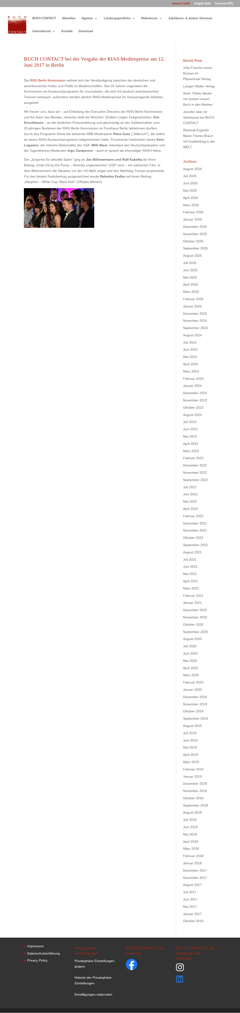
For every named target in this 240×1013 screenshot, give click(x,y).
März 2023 (191, 451)
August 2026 (192, 169)
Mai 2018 (190, 834)
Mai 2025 (190, 277)
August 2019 (192, 726)
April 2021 (190, 581)
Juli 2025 (189, 263)
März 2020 (191, 675)
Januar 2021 (192, 603)
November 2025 (195, 234)
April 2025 (190, 284)
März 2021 (191, 588)
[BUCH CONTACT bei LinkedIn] (195, 980)
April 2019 (190, 755)
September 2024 (195, 328)
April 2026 (190, 198)
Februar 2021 (193, 596)
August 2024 (192, 335)
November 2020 (195, 617)
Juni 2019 (190, 740)
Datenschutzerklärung (43, 953)
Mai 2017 (190, 906)
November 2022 (195, 472)
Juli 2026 (189, 176)
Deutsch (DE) (181, 3)
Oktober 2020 (193, 624)
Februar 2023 (193, 458)
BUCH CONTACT (44, 18)
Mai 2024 (190, 357)
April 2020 (190, 668)
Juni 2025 (190, 270)
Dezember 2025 (195, 227)
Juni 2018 (190, 827)
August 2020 (192, 639)
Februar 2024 (193, 378)
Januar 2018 (192, 863)
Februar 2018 (193, 856)
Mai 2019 (190, 747)
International (41, 31)
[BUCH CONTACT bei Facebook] (140, 965)
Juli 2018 (189, 820)
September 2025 (195, 248)
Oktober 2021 (193, 537)
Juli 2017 (189, 892)
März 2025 (191, 292)
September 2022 (195, 480)
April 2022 (190, 509)
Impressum (35, 946)
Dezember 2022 (195, 465)
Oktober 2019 (193, 711)
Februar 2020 (193, 682)
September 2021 (195, 545)
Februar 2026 (193, 212)
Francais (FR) (224, 3)
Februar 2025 (193, 299)
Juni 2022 (190, 494)
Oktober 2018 (193, 798)
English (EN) (202, 3)
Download (86, 31)
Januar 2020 (192, 689)
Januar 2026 (192, 219)
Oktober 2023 (193, 407)
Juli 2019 (189, 733)
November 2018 (195, 791)
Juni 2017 (190, 899)
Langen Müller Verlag (199, 86)
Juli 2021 (189, 559)
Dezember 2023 (195, 393)
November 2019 (195, 704)
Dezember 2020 (195, 610)
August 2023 (192, 415)
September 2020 (195, 632)
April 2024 (190, 364)
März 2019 (191, 762)
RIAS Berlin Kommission (48, 80)
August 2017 (192, 885)
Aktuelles (68, 18)
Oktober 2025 (193, 241)
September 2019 (195, 718)
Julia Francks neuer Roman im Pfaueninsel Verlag (197, 73)
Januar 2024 (192, 386)
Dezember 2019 (195, 697)
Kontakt (66, 31)
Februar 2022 (193, 516)
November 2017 (195, 878)
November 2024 (195, 320)
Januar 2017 (192, 914)
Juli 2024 (189, 342)
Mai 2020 (190, 661)
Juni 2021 (190, 566)
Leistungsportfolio (117, 18)
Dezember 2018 (195, 783)
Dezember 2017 (195, 870)
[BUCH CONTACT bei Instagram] (195, 969)
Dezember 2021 (195, 523)
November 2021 (195, 530)
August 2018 (192, 812)
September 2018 (195, 805)
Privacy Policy (37, 960)
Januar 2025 (192, 306)
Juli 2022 (189, 487)
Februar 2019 (193, 769)
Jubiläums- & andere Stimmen (190, 18)
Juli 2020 (189, 646)
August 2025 (192, 255)
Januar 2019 (192, 776)
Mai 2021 (190, 574)
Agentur (87, 18)
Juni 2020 (190, 653)
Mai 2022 (190, 501)
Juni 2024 (190, 349)
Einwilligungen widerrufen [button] (93, 994)
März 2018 (191, 848)
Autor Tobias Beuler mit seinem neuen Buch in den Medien (198, 98)
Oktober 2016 (193, 921)
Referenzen (149, 18)
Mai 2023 (190, 436)
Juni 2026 (190, 183)
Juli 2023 (189, 422)
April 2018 (190, 841)
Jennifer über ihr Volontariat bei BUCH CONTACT (198, 117)
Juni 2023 (190, 429)
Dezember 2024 (195, 313)
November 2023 (195, 400)
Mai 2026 (190, 190)
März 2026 (191, 205)
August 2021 (192, 552)
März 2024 (191, 371)
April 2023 (190, 444)
